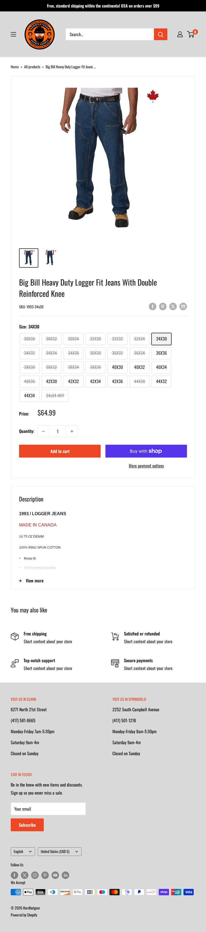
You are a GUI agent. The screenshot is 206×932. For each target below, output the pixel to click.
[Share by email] (183, 306)
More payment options (146, 465)
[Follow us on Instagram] (35, 875)
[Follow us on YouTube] (55, 875)
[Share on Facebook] (152, 306)
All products (32, 66)
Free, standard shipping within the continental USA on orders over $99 (103, 6)
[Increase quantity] (72, 431)
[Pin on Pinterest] (163, 306)
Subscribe (27, 825)
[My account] (180, 34)
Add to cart (59, 451)
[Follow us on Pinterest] (45, 875)
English (18, 851)
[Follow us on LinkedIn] (65, 875)
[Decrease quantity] (43, 431)
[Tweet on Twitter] (173, 306)
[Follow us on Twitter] (24, 875)
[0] (190, 34)
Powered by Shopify (24, 915)
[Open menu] (13, 34)
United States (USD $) (55, 851)
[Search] (160, 34)
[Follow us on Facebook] (14, 875)
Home (15, 66)
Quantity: (26, 431)
